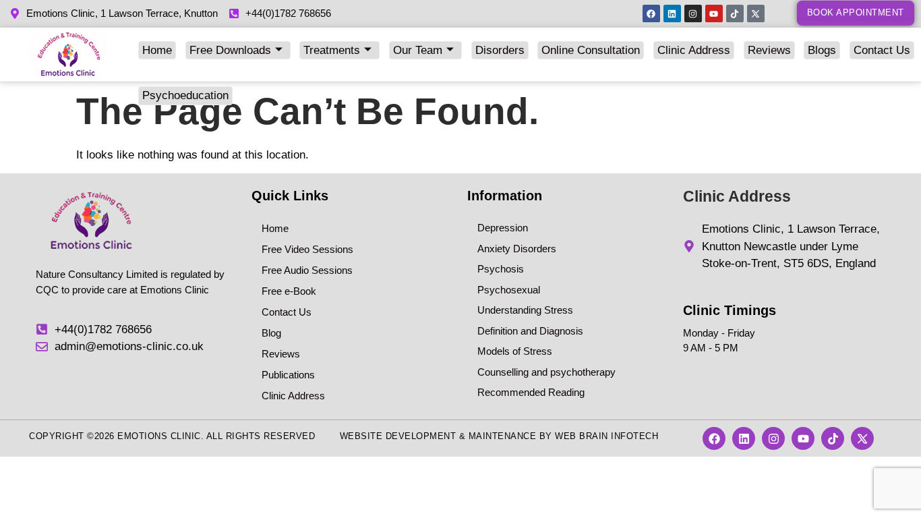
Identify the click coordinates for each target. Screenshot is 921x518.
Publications (288, 374)
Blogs (822, 50)
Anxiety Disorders (516, 248)
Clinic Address (693, 50)
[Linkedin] (672, 13)
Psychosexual (508, 289)
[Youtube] (714, 13)
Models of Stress (514, 351)
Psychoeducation (185, 95)
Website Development (398, 436)
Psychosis (500, 269)
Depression (502, 227)
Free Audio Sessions (307, 270)
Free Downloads (230, 50)
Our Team (417, 50)
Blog (271, 333)
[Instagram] (693, 13)
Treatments (331, 50)
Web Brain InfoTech (606, 436)
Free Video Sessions (307, 249)
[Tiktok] (735, 13)
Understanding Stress (525, 310)
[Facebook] (651, 13)
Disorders (500, 50)
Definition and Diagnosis (530, 331)
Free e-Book (289, 291)
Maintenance (503, 436)
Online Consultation (590, 50)
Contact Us (882, 50)
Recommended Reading (531, 392)
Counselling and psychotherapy (546, 372)
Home (157, 50)
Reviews (769, 50)
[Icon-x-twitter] (756, 13)
